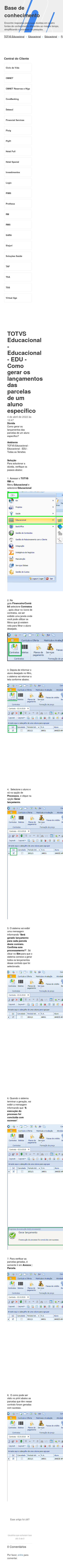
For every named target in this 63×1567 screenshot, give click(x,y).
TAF (8, 266)
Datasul (9, 109)
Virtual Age (11, 297)
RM (7, 214)
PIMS (8, 193)
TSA (8, 276)
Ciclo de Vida (12, 67)
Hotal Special (12, 161)
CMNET (9, 78)
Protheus (10, 203)
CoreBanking (12, 98)
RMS (8, 224)
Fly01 (8, 140)
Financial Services (15, 120)
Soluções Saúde (14, 256)
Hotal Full (11, 151)
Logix (8, 182)
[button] (19, 1525)
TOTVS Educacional (14, 36)
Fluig (8, 130)
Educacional (34, 36)
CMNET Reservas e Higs (18, 88)
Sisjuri (9, 245)
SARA (9, 235)
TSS (8, 287)
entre (20, 1554)
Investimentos (13, 172)
